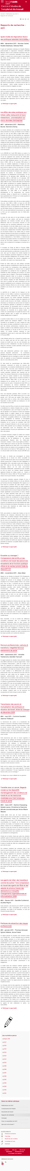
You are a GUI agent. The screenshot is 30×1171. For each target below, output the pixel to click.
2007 (5, 1072)
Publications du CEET (12, 14)
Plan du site (22, 1149)
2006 (5, 1076)
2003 (5, 1086)
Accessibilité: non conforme (15, 1153)
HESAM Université (19, 1151)
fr (26, 1)
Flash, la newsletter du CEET (9, 1121)
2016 (5, 1045)
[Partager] (28, 19)
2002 (5, 1089)
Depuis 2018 (7, 1038)
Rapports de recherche (7, 15)
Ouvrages (4, 1118)
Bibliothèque (9, 1151)
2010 (5, 1062)
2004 (5, 1083)
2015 (5, 1049)
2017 (5, 1042)
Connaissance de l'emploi (9, 1108)
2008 (5, 1069)
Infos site (14, 1149)
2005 (5, 1079)
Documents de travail (7, 1112)
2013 (5, 1055)
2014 (5, 1052)
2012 (5, 1059)
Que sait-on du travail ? (8, 1124)
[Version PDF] (25, 19)
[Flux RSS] (5, 1162)
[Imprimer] (20, 19)
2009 (5, 1066)
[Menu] (2, 2)
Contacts (7, 1149)
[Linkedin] (2, 1162)
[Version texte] (23, 19)
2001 (5, 1093)
